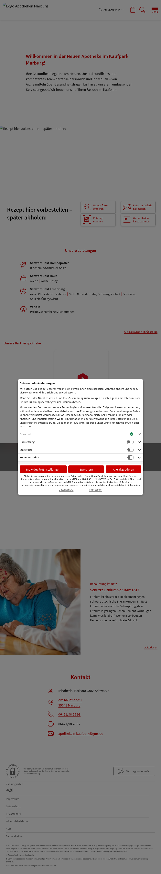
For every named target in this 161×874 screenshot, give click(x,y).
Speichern (86, 469)
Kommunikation (29, 457)
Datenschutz (66, 489)
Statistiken (26, 450)
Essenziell (25, 434)
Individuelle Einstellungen (43, 469)
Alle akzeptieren (123, 469)
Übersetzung (27, 442)
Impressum (95, 489)
